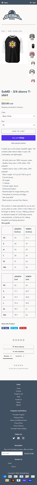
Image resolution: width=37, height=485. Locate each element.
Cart (34, 3)
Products (18, 391)
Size (2, 121)
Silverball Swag (24, 473)
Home (3, 31)
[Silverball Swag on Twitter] (14, 439)
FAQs (18, 397)
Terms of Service (18, 426)
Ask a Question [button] (19, 351)
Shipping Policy (18, 417)
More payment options (18, 143)
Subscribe (29, 453)
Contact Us (18, 399)
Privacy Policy (18, 423)
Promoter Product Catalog (18, 429)
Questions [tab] (19, 356)
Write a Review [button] (19, 347)
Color (3, 112)
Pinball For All (18, 394)
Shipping (4, 107)
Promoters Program (18, 415)
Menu (6, 3)
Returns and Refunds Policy (18, 420)
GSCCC (18, 405)
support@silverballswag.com (20, 463)
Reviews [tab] (6, 356)
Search (18, 402)
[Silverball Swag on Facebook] (18, 439)
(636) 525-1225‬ (20, 467)
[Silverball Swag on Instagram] (23, 439)
